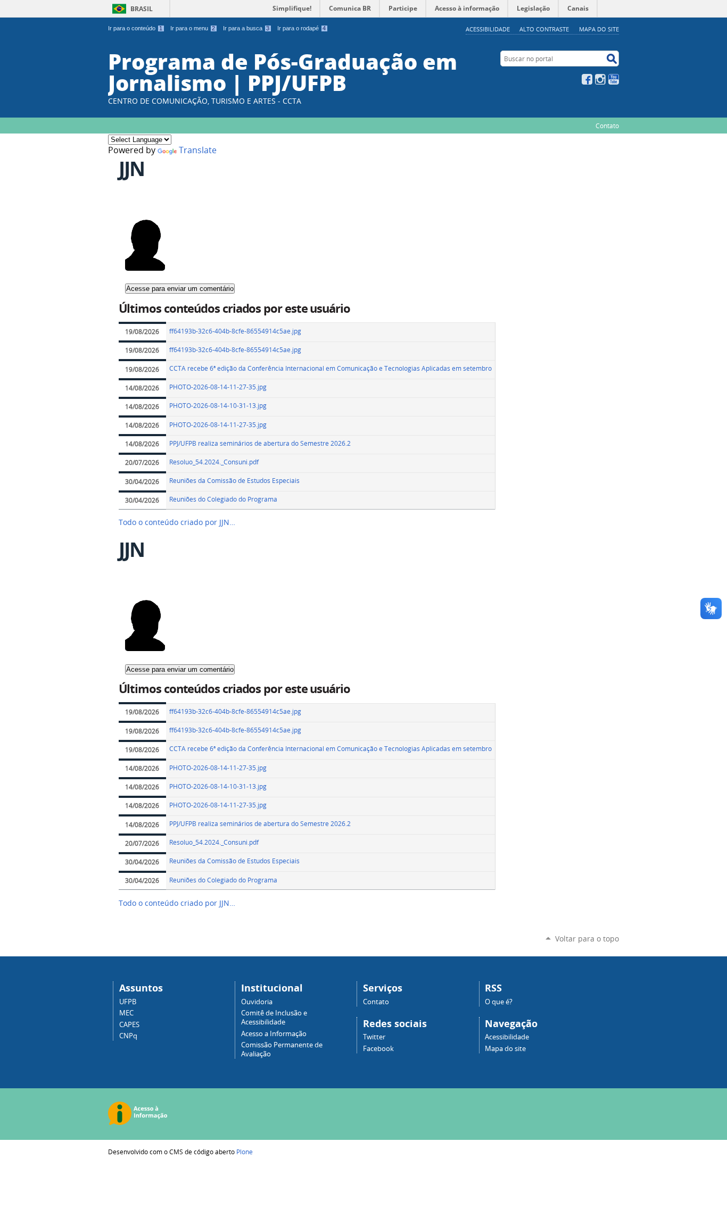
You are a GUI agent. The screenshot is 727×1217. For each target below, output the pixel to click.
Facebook (587, 79)
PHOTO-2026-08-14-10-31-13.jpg (218, 405)
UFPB (127, 1001)
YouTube (613, 79)
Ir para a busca (246, 28)
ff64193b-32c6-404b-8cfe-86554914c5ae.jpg (235, 331)
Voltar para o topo (587, 938)
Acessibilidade (488, 29)
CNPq (128, 1035)
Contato (607, 125)
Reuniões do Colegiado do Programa (223, 499)
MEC (126, 1013)
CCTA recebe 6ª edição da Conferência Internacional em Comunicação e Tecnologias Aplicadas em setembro (330, 368)
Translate (198, 150)
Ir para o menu (192, 28)
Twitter (374, 1036)
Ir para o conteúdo (135, 28)
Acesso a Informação (274, 1033)
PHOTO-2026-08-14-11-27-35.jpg (218, 386)
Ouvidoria (256, 1001)
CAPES (129, 1024)
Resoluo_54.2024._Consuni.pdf (214, 461)
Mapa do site (599, 29)
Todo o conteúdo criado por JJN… (177, 522)
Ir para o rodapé (301, 28)
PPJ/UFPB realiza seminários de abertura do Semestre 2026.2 (260, 443)
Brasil (141, 8)
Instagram (600, 79)
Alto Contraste (544, 29)
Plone (244, 1151)
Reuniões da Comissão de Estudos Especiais (234, 480)
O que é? (499, 1001)
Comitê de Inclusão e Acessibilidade (274, 1017)
